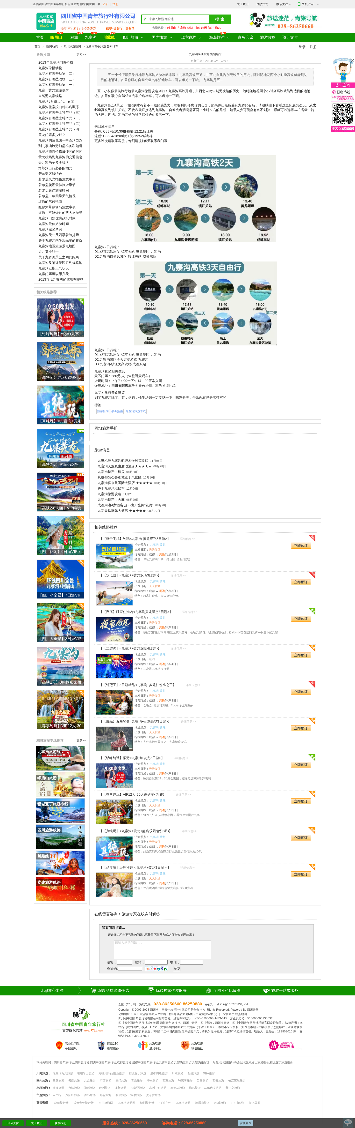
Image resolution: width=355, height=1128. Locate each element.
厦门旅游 (121, 1080)
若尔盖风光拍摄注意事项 (57, 179)
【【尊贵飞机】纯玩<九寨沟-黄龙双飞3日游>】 (134, 539)
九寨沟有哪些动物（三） (57, 79)
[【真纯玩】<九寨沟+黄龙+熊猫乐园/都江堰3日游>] (114, 849)
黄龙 (162, 544)
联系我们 (60, 1123)
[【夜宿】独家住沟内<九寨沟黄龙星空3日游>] (114, 629)
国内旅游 (159, 37)
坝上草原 (254, 1103)
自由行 (57, 1095)
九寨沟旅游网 (126, 1103)
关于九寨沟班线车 (111, 488)
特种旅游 (209, 1073)
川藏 (197, 28)
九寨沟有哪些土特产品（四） (60, 129)
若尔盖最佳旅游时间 (53, 190)
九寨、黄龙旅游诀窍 (53, 90)
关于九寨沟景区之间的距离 (58, 257)
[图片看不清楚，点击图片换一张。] (157, 968)
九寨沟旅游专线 (136, 411)
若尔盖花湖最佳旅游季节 (57, 185)
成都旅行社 (61, 1103)
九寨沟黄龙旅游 (63, 1073)
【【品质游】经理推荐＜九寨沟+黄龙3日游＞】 (135, 867)
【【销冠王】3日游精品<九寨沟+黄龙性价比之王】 (137, 685)
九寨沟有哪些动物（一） (57, 85)
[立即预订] (301, 545)
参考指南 (117, 411)
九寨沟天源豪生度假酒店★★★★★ (125, 466)
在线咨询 (245, 1123)
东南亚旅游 (137, 1088)
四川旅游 (130, 37)
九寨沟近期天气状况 (53, 268)
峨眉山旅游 (202, 1103)
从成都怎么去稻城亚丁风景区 (120, 477)
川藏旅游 (177, 1073)
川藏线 (109, 37)
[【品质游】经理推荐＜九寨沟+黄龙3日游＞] (114, 885)
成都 (126, 131)
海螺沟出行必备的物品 (55, 168)
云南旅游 (74, 1080)
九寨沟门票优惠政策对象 (57, 218)
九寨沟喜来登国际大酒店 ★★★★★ (125, 483)
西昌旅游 (193, 1073)
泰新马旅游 (177, 1088)
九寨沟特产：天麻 (111, 499)
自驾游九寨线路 (50, 96)
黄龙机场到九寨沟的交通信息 (60, 157)
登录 (105, 4)
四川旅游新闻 (72, 46)
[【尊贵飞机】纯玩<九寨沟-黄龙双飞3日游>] (114, 556)
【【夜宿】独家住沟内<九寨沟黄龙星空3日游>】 (136, 612)
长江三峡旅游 (237, 1080)
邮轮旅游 (105, 1095)
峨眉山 (171, 28)
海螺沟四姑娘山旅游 (112, 1073)
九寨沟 (181, 28)
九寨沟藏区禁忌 (50, 229)
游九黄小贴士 (48, 252)
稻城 (190, 28)
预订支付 (290, 37)
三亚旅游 (58, 1080)
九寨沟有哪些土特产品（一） (60, 118)
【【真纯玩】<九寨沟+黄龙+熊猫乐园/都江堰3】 (135, 831)
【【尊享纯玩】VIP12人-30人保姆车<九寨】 (132, 794)
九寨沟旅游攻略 (109, 494)
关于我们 (242, 4)
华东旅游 (152, 1080)
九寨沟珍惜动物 (50, 68)
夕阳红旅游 (72, 1095)
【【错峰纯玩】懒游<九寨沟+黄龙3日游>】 (131, 758)
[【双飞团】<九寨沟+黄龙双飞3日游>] (114, 593)
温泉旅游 (136, 1095)
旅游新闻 (103, 411)
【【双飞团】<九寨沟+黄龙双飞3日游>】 (130, 575)
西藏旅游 (168, 1080)
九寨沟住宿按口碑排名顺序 (58, 107)
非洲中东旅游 (157, 1088)
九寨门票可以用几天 (53, 274)
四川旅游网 (106, 1103)
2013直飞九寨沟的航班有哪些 (60, 279)
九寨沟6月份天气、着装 (56, 101)
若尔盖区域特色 (50, 174)
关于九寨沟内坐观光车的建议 (60, 240)
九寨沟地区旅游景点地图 (57, 246)
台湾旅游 (74, 1088)
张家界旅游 (185, 1080)
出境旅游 (188, 37)
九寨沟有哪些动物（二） (57, 73)
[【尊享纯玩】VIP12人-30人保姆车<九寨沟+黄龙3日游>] (114, 812)
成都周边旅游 (159, 1073)
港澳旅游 (58, 1088)
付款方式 (262, 4)
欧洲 (204, 28)
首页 (40, 37)
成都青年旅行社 (83, 1103)
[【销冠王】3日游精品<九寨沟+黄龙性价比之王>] (114, 702)
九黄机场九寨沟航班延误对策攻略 (123, 461)
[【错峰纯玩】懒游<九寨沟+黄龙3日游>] (114, 776)
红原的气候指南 (50, 201)
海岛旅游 (217, 37)
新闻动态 (52, 46)
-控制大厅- (228, 1014)
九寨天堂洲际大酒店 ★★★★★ (122, 511)
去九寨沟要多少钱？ (53, 162)
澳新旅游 (120, 1088)
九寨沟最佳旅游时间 (53, 224)
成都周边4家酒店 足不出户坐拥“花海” (126, 505)
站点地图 (241, 1014)
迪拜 (211, 28)
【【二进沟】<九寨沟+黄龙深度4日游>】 (130, 648)
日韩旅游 (89, 1088)
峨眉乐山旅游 (85, 1073)
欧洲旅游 (105, 1088)
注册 (115, 4)
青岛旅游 (137, 1080)
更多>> (81, 54)
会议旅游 (121, 1095)
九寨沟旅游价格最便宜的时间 (60, 151)
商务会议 (245, 37)
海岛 (218, 28)
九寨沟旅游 (183, 1103)
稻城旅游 (220, 1103)
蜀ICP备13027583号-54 (232, 1004)
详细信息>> (187, 539)
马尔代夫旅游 (212, 1088)
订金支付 (13, 1123)
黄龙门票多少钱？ (51, 135)
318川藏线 (237, 1103)
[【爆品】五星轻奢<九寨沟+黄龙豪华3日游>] (114, 739)
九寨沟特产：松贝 (111, 472)
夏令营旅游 (153, 1095)
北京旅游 (90, 1080)
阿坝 (124, 386)
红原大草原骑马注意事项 (57, 207)
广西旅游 (105, 1080)
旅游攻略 (268, 37)
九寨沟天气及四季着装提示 (58, 235)
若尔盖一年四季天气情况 (57, 196)
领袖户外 (165, 1103)
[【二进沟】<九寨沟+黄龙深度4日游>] (114, 666)
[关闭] (353, 60)
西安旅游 (218, 1080)
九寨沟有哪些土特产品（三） (60, 112)
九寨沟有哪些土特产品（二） (60, 124)
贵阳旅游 (202, 1080)
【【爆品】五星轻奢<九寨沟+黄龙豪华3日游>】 (135, 721)
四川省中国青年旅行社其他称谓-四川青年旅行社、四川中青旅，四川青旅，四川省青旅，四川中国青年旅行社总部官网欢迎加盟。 (201, 1022)
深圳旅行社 (147, 1103)
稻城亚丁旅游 (137, 1073)
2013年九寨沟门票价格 (55, 62)
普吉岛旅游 (233, 1088)
